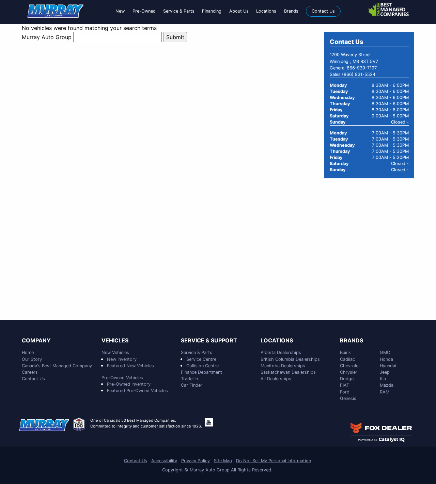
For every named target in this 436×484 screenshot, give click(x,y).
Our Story (32, 359)
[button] (120, 11)
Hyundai (388, 365)
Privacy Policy (195, 460)
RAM (384, 391)
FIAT (344, 385)
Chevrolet (350, 365)
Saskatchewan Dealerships (288, 372)
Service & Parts (196, 352)
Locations (277, 341)
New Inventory (122, 359)
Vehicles (115, 341)
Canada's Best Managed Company (57, 365)
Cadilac (347, 359)
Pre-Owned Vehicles (122, 377)
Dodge (347, 378)
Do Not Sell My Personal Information (273, 460)
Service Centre (201, 359)
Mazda (386, 385)
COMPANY (36, 341)
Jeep (385, 372)
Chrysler (348, 372)
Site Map (223, 460)
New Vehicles (115, 352)
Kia (383, 378)
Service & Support (209, 341)
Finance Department (201, 372)
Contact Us (33, 378)
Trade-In (189, 378)
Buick (345, 352)
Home (28, 352)
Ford (344, 391)
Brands (351, 341)
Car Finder (191, 385)
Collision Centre (202, 365)
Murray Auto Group (47, 37)
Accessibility (164, 460)
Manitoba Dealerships (283, 365)
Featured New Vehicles (130, 365)
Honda (386, 359)
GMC (385, 352)
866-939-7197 (362, 67)
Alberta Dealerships (281, 352)
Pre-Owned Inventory (129, 384)
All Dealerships (276, 378)
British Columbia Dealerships (290, 359)
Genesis (348, 398)
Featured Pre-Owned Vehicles (137, 390)
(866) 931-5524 (358, 74)
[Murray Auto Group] (55, 10)
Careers (30, 372)
